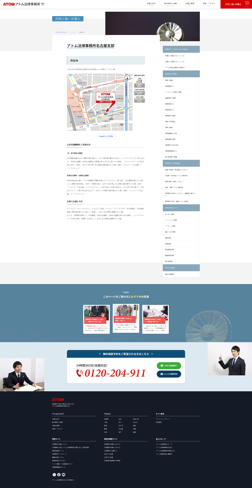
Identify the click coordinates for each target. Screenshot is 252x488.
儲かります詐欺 (170, 232)
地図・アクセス (209, 4)
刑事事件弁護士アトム (59, 444)
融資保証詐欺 (169, 255)
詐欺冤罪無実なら (171, 151)
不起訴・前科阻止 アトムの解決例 (176, 175)
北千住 (121, 425)
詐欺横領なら (169, 86)
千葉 (105, 422)
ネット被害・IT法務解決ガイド (62, 464)
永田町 (106, 419)
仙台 (120, 419)
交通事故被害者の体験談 (112, 460)
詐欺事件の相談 (170, 116)
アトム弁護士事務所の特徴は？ (175, 67)
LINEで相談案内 (170, 365)
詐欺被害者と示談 (171, 133)
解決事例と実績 (170, 4)
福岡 (134, 432)
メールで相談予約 (170, 374)
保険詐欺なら (169, 104)
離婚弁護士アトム (58, 457)
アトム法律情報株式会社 (164, 447)
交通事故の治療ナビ (110, 451)
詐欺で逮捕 (168, 80)
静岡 (105, 429)
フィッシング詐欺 (171, 220)
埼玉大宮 (136, 419)
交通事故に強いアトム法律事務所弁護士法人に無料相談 (70, 447)
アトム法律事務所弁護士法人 (165, 451)
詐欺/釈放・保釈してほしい (174, 181)
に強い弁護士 (233, 4)
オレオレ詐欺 (169, 214)
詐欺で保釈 (168, 127)
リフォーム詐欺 (170, 226)
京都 (134, 429)
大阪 (105, 432)
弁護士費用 (189, 4)
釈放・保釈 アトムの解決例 (174, 187)
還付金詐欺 (168, 261)
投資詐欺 (168, 244)
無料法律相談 (169, 274)
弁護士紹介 (151, 4)
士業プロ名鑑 (108, 457)
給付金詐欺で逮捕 (171, 157)
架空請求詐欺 (169, 249)
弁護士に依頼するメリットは (174, 61)
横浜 (134, 425)
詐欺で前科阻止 (170, 121)
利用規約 (159, 422)
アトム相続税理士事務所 (164, 454)
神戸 (120, 432)
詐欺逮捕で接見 (170, 139)
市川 (120, 422)
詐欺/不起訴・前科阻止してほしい (176, 170)
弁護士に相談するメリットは (174, 56)
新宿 (105, 425)
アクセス (74, 32)
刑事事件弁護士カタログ (112, 444)
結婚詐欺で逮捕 (170, 98)
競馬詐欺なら (169, 110)
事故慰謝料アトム (58, 451)
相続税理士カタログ (58, 460)
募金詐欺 (168, 238)
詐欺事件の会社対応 (171, 145)
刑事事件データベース (59, 454)
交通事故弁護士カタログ (112, 447)
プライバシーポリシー (163, 419)
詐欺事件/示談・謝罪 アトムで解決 (176, 201)
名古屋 (121, 429)
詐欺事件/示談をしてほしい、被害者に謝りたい (180, 194)
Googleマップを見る (106, 136)
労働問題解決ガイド (58, 467)
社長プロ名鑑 (108, 454)
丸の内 (135, 422)
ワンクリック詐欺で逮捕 (173, 92)
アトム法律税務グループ (164, 444)
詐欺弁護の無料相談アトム (62, 32)
